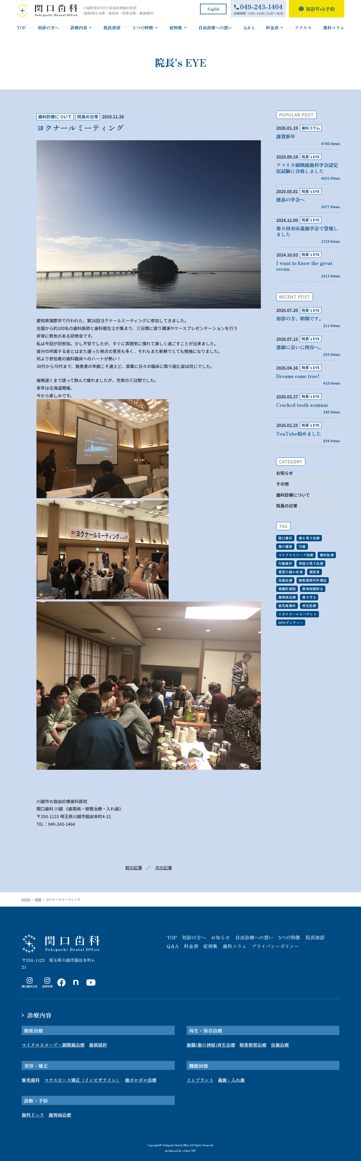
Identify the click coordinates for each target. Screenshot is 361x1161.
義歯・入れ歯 (231, 1079)
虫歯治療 (285, 580)
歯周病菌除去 (312, 588)
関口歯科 (285, 537)
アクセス (303, 27)
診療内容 (78, 27)
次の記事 (163, 867)
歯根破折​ (98, 1044)
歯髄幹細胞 (287, 588)
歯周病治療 (287, 597)
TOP (21, 27)
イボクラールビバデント (297, 614)
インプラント (200, 1079)
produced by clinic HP (180, 1150)
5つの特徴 (289, 937)
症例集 (175, 27)
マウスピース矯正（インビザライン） (82, 1079)
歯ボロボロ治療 (140, 1079)
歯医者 (314, 571)
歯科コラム (333, 27)
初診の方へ (48, 27)
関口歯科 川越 (61, 943)
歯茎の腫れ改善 (290, 571)
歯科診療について (55, 116)
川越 (302, 546)
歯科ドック (33, 1114)
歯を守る (309, 597)
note (74, 987)
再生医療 (309, 605)
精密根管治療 (252, 1044)
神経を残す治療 (311, 563)
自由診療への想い (215, 27)
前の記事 (133, 867)
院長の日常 (87, 116)
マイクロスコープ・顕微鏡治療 (53, 1044)
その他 (282, 484)
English (213, 9)
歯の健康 (285, 546)
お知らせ (284, 473)
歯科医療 (327, 554)
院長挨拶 (112, 27)
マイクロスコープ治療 (295, 554)
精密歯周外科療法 (313, 580)
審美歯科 (31, 1079)
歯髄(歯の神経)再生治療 (211, 1044)
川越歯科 (285, 563)
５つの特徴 (142, 27)
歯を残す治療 (309, 537)
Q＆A (249, 27)
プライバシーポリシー (275, 946)
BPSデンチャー (290, 622)
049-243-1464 (61, 824)
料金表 (272, 27)
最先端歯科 (287, 605)
